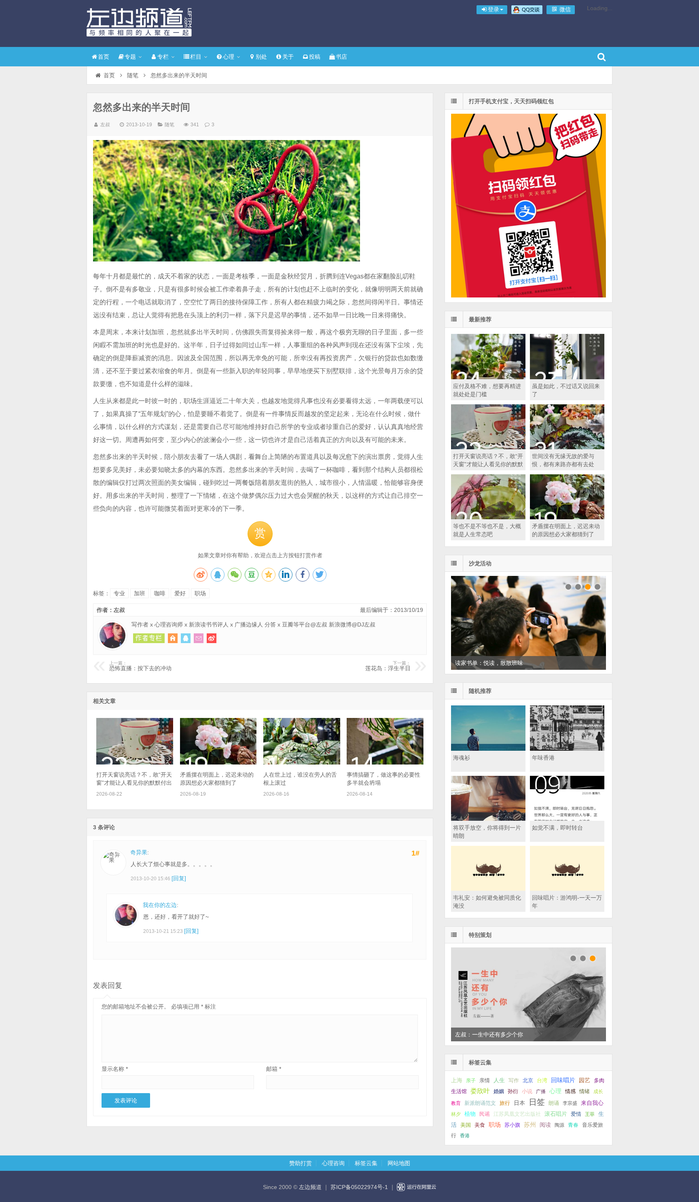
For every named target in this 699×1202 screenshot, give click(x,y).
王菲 (590, 1114)
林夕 (456, 1114)
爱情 (576, 1114)
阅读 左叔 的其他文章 (149, 638)
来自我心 (592, 1103)
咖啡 (159, 593)
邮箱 (273, 1069)
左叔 (105, 124)
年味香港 (543, 757)
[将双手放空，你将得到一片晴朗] (488, 818)
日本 (519, 1103)
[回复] (179, 878)
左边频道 (139, 22)
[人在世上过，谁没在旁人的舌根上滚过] (301, 762)
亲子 (471, 1080)
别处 (261, 56)
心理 (228, 56)
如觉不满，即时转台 (557, 827)
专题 (130, 56)
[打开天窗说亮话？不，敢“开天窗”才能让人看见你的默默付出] (134, 762)
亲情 (484, 1080)
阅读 (545, 1125)
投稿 (314, 56)
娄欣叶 (480, 1090)
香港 (465, 1135)
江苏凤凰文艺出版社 (517, 1114)
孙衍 (513, 1091)
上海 (456, 1080)
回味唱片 (563, 1080)
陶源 (559, 1125)
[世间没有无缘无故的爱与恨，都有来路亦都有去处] (567, 447)
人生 (499, 1080)
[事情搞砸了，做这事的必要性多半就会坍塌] (385, 762)
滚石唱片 (555, 1114)
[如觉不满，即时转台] (567, 818)
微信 (564, 9)
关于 (288, 56)
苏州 (530, 1124)
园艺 (584, 1080)
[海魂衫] (488, 748)
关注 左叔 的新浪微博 (211, 638)
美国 (465, 1125)
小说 (527, 1091)
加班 (139, 593)
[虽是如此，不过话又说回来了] (567, 377)
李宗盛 (570, 1103)
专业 (119, 593)
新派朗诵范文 (480, 1103)
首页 (103, 56)
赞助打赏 (300, 1163)
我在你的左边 (160, 905)
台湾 (542, 1080)
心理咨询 (333, 1163)
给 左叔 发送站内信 (198, 638)
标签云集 (366, 1163)
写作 (513, 1080)
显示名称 (115, 1069)
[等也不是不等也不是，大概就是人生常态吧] (488, 517)
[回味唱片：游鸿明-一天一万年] (567, 889)
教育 (456, 1103)
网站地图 (399, 1163)
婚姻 (499, 1091)
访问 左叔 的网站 (173, 638)
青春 (573, 1125)
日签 (537, 1102)
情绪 (584, 1091)
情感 (570, 1091)
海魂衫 (461, 757)
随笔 (132, 75)
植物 (470, 1114)
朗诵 (554, 1103)
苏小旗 (512, 1125)
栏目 (195, 56)
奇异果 (138, 852)
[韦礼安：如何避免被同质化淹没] (488, 889)
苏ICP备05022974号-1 (359, 1187)
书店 (341, 56)
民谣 (484, 1114)
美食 (479, 1125)
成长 (598, 1091)
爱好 (180, 593)
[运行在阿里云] (416, 1187)
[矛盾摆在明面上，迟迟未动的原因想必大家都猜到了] (218, 762)
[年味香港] (567, 748)
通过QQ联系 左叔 (186, 638)
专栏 (163, 56)
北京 (528, 1080)
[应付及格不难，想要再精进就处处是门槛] (488, 377)
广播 (541, 1091)
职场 (200, 593)
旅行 (505, 1103)
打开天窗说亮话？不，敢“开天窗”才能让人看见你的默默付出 (488, 464)
